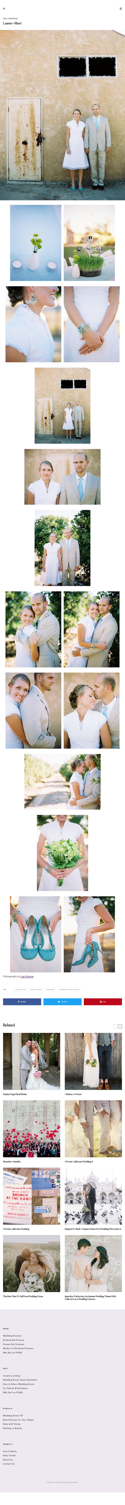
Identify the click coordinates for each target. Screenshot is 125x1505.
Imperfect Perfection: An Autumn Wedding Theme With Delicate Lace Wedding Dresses (90, 1297)
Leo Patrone (27, 976)
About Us (8, 1460)
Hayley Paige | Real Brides (15, 1094)
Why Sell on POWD (13, 1392)
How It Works (10, 1451)
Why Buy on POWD (12, 1353)
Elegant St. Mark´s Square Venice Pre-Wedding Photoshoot (93, 1229)
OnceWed (51, 989)
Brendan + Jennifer (12, 1162)
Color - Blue (21, 989)
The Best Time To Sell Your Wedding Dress (23, 1296)
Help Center (9, 1455)
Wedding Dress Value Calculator (20, 1380)
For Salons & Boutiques (15, 1388)
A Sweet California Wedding (16, 1229)
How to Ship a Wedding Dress (18, 1384)
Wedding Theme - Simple (70, 989)
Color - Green (36, 989)
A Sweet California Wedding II (79, 1162)
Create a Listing (11, 1376)
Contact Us (9, 1464)
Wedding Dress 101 (13, 1416)
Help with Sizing (11, 1424)
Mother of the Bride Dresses (18, 1348)
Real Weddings (10, 18)
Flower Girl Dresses (13, 1344)
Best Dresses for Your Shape (18, 1420)
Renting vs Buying (12, 1428)
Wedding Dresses (12, 1336)
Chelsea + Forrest (73, 1094)
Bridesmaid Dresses (13, 1340)
